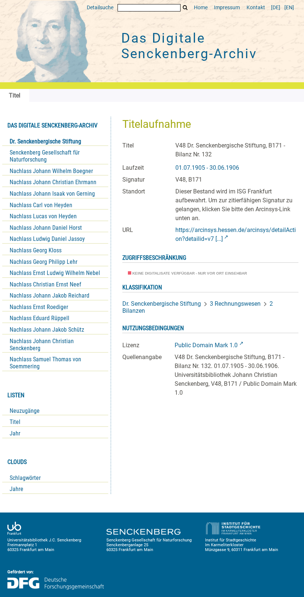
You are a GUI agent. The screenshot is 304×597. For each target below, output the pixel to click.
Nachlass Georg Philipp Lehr (43, 261)
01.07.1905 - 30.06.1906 (207, 167)
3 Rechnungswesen (235, 303)
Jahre (16, 488)
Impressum (227, 7)
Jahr (15, 433)
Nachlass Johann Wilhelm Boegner (51, 171)
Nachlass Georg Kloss (36, 250)
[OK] (185, 7)
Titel (15, 421)
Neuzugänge (25, 410)
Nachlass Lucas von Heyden (43, 216)
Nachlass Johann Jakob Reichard (49, 295)
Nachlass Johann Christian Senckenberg (42, 345)
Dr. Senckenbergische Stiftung (45, 141)
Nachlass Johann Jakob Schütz (47, 329)
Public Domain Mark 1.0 (206, 345)
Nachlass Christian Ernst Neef (45, 284)
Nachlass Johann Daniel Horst (46, 227)
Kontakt (256, 7)
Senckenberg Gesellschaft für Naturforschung (45, 156)
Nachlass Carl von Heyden (41, 205)
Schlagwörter (25, 477)
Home (201, 7)
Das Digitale (189, 46)
